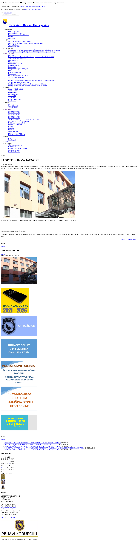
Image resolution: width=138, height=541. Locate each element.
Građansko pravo (13, 94)
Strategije (11, 128)
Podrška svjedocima (14, 46)
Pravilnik (11, 130)
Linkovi (7, 141)
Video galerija (12, 62)
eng (10, 13)
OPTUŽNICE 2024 (14, 114)
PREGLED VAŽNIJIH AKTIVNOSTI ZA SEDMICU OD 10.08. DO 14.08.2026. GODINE (33, 446)
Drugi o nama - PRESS (15, 63)
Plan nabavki (12, 146)
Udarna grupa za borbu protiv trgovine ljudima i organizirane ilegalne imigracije (31, 52)
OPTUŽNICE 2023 (14, 116)
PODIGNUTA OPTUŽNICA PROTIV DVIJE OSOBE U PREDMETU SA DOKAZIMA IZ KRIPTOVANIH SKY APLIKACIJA (45, 448)
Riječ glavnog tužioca (14, 31)
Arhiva (3, 247)
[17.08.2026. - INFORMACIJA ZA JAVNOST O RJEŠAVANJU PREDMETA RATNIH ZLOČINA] (3, 478)
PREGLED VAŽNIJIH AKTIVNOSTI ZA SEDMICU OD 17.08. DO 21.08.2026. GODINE (33, 443)
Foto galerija (12, 67)
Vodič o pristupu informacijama (17, 58)
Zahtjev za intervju (13, 65)
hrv (5, 13)
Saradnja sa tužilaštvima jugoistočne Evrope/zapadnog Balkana (27, 84)
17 (2, 467)
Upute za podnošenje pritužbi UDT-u (19, 75)
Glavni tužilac (12, 104)
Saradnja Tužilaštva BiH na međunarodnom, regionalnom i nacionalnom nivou (31, 80)
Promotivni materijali (14, 72)
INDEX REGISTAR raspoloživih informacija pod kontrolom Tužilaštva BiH (31, 57)
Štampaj (123, 239)
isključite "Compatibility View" (33, 9)
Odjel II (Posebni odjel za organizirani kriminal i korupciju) (25, 43)
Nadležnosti (11, 38)
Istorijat (10, 36)
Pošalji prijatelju (132, 239)
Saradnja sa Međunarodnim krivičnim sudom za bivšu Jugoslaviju (27, 85)
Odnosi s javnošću (10, 53)
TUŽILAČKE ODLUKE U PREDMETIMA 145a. (23, 119)
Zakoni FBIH (12, 96)
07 (9, 463)
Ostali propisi (12, 101)
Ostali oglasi (12, 140)
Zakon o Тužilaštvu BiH (15, 89)
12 (5, 465)
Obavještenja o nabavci (15, 145)
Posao (10, 138)
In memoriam (12, 74)
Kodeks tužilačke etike (15, 33)
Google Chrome (35, 6)
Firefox (44, 6)
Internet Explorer (25, 6)
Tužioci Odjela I (13, 106)
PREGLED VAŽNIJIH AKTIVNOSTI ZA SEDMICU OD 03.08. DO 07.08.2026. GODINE (33, 449)
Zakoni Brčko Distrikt (14, 99)
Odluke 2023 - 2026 (14, 150)
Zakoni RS (11, 97)
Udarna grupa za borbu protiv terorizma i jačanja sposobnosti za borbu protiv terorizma (34, 50)
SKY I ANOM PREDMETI (16, 77)
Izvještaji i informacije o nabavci (17, 148)
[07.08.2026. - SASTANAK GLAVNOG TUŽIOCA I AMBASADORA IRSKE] (3, 489)
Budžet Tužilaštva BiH (15, 133)
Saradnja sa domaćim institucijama (18, 82)
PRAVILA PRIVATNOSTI (16, 135)
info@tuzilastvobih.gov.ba (8, 508)
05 (5, 463)
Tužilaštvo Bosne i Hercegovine (29, 25)
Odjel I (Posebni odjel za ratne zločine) (19, 41)
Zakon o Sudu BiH (14, 91)
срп (7, 13)
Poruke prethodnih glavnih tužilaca (18, 35)
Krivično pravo (12, 92)
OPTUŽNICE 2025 (14, 113)
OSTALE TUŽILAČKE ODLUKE (19, 121)
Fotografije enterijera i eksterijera (18, 69)
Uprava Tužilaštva (13, 45)
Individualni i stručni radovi (16, 123)
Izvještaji (11, 126)
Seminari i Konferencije (15, 124)
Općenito (11, 55)
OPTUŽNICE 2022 (14, 118)
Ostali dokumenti (13, 131)
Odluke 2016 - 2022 (14, 152)
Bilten (10, 70)
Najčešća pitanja (13, 60)
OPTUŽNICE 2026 (14, 111)
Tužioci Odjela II (13, 108)
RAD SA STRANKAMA (8, 517)
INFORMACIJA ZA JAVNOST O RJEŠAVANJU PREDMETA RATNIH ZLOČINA (31, 444)
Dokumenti (8, 109)
